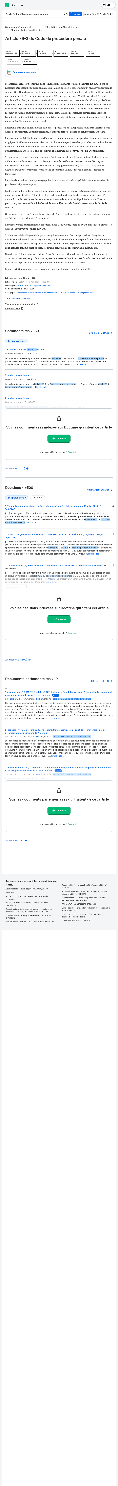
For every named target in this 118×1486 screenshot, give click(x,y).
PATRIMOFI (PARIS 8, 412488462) (76, 920)
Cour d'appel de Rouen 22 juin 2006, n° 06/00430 (27, 889)
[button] (59, 298)
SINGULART (11, 892)
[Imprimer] (65, 14)
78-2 (32, 150)
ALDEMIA (9, 885)
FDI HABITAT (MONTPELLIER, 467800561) (79, 904)
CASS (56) (37, 497)
